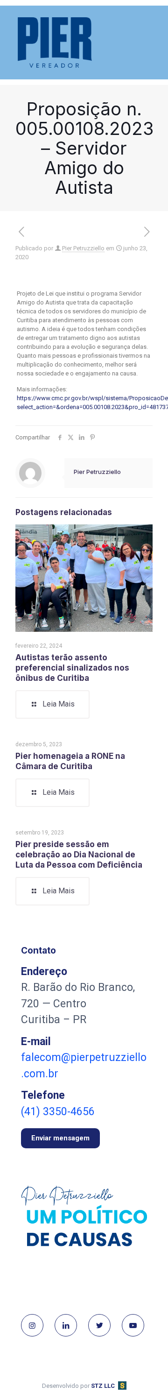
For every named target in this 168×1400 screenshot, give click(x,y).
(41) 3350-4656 (58, 1111)
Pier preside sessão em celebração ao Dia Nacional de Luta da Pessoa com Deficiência (78, 855)
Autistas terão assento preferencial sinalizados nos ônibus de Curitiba (72, 668)
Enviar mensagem (60, 1138)
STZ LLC (103, 1385)
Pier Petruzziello (83, 248)
